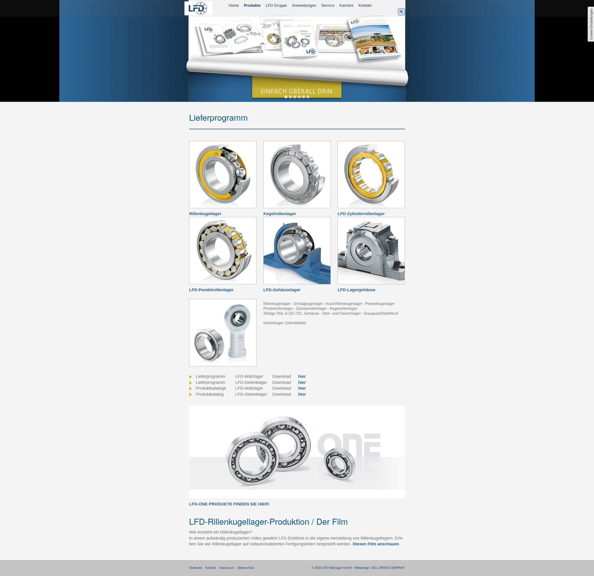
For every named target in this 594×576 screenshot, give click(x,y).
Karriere (346, 5)
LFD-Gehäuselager (281, 290)
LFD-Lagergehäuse (356, 290)
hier (302, 376)
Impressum (226, 568)
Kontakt (365, 5)
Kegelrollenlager (279, 213)
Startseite (195, 568)
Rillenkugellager (205, 213)
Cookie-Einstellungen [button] (591, 24)
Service (327, 5)
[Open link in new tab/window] (297, 451)
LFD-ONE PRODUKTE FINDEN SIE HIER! (229, 504)
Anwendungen (304, 5)
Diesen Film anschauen (376, 544)
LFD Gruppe (276, 5)
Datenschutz (245, 568)
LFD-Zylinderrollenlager (361, 213)
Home (234, 5)
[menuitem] (234, 5)
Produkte (252, 5)
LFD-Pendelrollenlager (211, 290)
